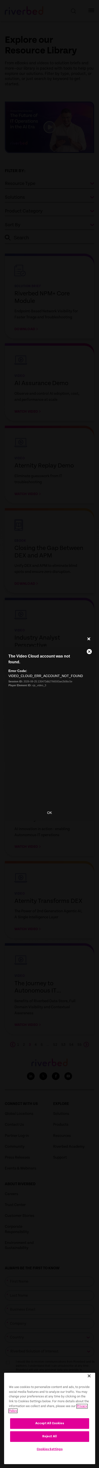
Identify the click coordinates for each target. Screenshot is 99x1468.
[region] (49, 1418)
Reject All (49, 1436)
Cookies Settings (50, 1449)
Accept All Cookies (49, 1423)
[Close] (89, 1376)
